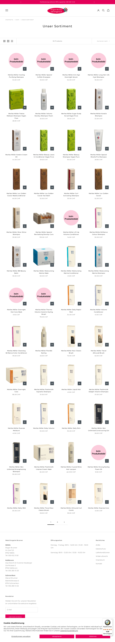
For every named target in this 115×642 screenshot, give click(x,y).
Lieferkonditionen (103, 553)
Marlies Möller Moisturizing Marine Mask (44, 272)
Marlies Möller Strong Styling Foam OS (98, 468)
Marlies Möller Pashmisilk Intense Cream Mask (43, 468)
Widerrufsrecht (102, 556)
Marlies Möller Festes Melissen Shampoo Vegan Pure (16, 116)
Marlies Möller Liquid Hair (71, 389)
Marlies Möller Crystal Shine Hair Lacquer (71, 468)
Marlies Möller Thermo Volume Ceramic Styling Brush (44, 312)
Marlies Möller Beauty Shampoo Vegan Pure (71, 156)
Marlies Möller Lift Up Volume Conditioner (71, 233)
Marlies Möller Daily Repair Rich (71, 311)
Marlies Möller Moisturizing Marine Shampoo (98, 272)
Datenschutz (101, 549)
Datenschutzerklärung (69, 631)
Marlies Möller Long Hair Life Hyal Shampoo (98, 76)
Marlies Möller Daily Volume (43, 428)
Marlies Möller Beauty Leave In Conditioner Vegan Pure (43, 156)
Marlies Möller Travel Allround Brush (98, 352)
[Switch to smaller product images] (8, 41)
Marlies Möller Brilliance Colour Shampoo (99, 233)
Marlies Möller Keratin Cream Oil (16, 156)
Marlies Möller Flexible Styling (43, 352)
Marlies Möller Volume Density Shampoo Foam (44, 115)
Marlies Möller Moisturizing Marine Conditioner (71, 272)
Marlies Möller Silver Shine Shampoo (16, 233)
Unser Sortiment (27, 20)
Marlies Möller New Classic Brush (71, 352)
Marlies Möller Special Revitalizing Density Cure (43, 233)
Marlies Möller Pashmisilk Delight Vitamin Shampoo (98, 391)
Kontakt (99, 564)
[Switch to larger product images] (4, 41)
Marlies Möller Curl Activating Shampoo (71, 194)
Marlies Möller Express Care (98, 508)
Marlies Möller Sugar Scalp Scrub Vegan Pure (71, 115)
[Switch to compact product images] (12, 41)
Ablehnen (93, 636)
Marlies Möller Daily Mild (16, 508)
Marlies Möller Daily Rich (71, 428)
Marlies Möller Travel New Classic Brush (43, 509)
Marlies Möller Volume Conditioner (98, 311)
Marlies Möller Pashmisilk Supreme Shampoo (43, 391)
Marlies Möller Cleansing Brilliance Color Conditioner (16, 352)
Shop (17, 20)
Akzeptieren (57, 636)
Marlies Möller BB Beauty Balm (16, 272)
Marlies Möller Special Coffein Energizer (44, 76)
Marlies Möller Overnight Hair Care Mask (16, 311)
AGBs (98, 545)
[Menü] (111, 619)
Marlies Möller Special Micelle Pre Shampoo (98, 156)
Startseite (9, 20)
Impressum (100, 560)
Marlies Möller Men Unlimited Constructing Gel (98, 429)
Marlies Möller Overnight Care (16, 391)
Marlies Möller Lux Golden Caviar (98, 194)
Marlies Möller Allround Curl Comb (71, 509)
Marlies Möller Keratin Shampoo (98, 115)
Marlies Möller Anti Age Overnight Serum (71, 76)
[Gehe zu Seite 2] (64, 522)
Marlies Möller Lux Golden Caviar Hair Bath (44, 194)
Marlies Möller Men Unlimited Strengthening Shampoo (16, 469)
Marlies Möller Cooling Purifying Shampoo (16, 76)
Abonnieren (15, 617)
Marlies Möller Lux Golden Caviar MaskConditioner (16, 194)
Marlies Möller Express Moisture (16, 429)
